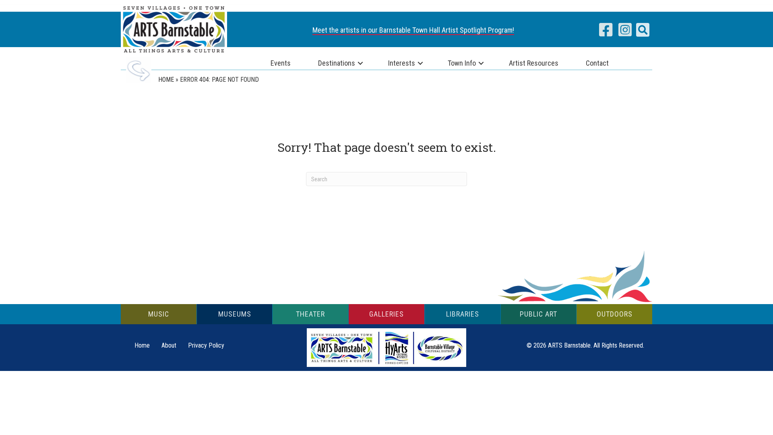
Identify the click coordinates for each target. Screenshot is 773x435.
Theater (310, 314)
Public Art (538, 314)
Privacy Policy (206, 345)
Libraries (462, 314)
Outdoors (614, 314)
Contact (597, 63)
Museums (234, 314)
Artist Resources (533, 63)
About (168, 345)
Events (281, 63)
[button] (642, 30)
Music (158, 314)
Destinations (336, 63)
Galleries (386, 314)
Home (166, 79)
